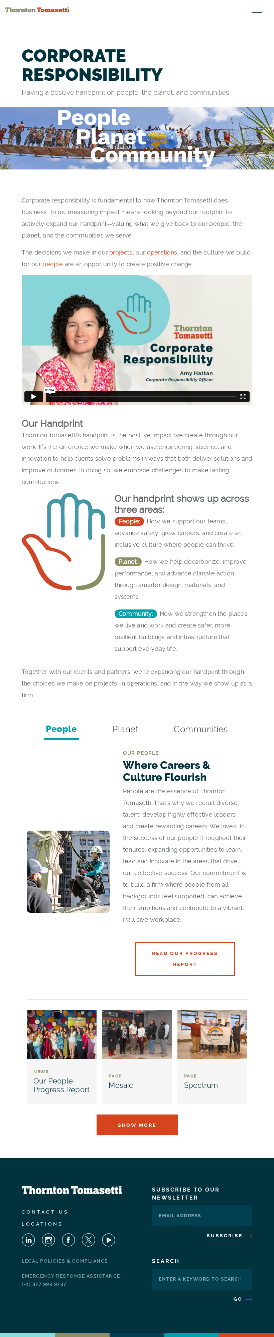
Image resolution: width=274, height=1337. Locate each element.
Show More (137, 1125)
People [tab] (61, 729)
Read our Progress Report (185, 959)
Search (166, 1261)
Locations (42, 1224)
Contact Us (45, 1212)
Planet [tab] (125, 729)
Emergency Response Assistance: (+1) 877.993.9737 (72, 1280)
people (53, 264)
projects (120, 252)
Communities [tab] (201, 729)
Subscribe (226, 1235)
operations (162, 252)
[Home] (37, 10)
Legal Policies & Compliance (65, 1261)
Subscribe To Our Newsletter (186, 1194)
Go (239, 1299)
